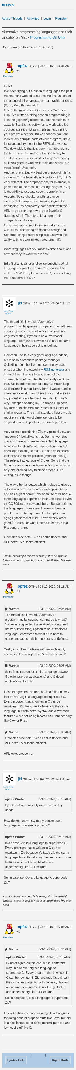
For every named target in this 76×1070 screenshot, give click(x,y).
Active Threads (12, 18)
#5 (18, 932)
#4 (68, 779)
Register (61, 18)
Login (47, 18)
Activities (33, 18)
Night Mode (60, 1060)
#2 (68, 303)
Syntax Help (16, 1060)
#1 (18, 71)
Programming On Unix (47, 37)
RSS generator (54, 369)
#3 (18, 591)
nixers (8, 4)
